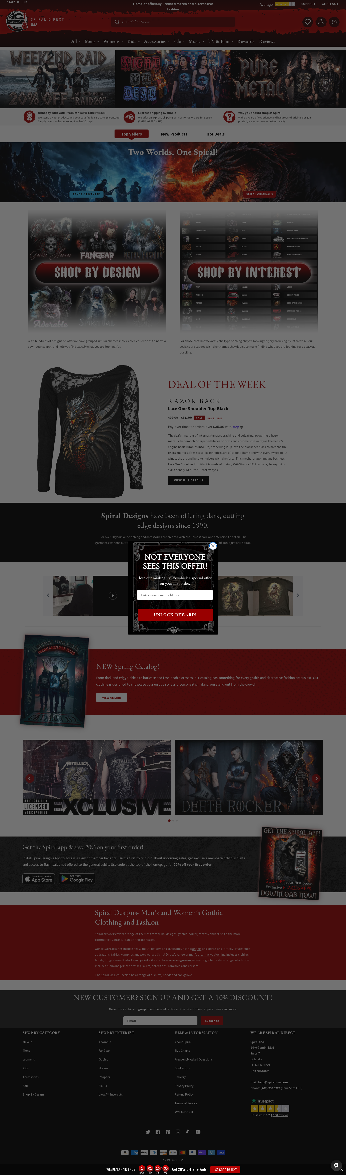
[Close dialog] (212, 545)
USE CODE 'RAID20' (225, 1169)
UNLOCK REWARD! (175, 615)
